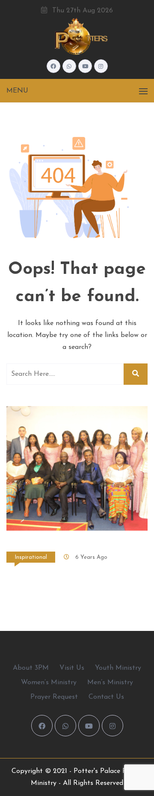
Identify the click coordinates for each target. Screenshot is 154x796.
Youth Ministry (118, 668)
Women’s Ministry (49, 682)
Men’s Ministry (110, 682)
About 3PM (31, 668)
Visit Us (71, 668)
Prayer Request (54, 697)
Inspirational (31, 557)
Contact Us (106, 697)
